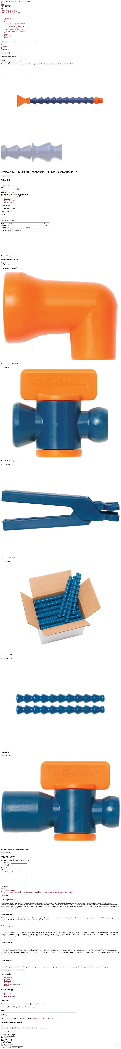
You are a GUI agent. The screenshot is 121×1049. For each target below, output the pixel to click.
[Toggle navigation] (19, 13)
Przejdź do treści (15, 1)
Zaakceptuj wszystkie (19, 970)
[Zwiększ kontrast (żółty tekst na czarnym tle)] (38, 1028)
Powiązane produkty (10, 200)
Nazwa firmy (4, 865)
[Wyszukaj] (35, 42)
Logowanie (7, 995)
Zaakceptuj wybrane (6, 970)
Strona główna (8, 18)
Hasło (3, 187)
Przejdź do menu (5, 1)
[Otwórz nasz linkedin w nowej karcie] (1, 4)
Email (3, 1010)
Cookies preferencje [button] (7, 960)
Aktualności (7, 34)
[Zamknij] (1, 184)
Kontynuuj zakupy (6, 62)
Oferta (6, 20)
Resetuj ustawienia (17, 1047)
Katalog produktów (14, 64)
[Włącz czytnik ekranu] (9, 6)
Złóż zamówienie (16, 62)
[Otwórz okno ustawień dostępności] (2, 8)
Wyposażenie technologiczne (16, 26)
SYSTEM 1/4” (69, 64)
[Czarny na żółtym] (45, 1028)
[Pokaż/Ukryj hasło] (18, 189)
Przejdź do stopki (25, 1)
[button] (1, 929)
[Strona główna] (1, 3)
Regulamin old (8, 979)
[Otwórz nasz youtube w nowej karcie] (3, 4)
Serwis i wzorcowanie (14, 25)
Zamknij (3, 60)
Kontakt (6, 37)
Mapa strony (7, 982)
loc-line (6, 890)
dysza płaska (12, 890)
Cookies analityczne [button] (7, 926)
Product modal (5, 53)
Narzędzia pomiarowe (14, 28)
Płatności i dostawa (9, 996)
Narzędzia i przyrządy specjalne (17, 23)
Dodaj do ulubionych (6, 176)
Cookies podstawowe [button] (7, 914)
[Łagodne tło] (47, 1028)
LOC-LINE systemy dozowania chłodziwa (51, 64)
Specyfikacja (7, 199)
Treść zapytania (5, 886)
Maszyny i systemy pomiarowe (16, 31)
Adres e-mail (5, 185)
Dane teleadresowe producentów (13, 984)
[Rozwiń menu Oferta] (62, 21)
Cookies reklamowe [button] (6, 942)
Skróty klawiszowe (6, 1047)
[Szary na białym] (42, 1028)
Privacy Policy (35, 1018)
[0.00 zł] (1, 51)
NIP (2, 869)
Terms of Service (47, 1018)
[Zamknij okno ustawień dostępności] (2, 1026)
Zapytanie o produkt (7, 860)
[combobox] (17, 42)
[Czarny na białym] (43, 1028)
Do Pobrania (7, 36)
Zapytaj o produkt (9, 202)
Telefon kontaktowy (7, 871)
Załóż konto (7, 993)
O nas (6, 32)
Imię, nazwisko (5, 862)
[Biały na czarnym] (40, 1028)
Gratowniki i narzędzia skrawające (17, 29)
